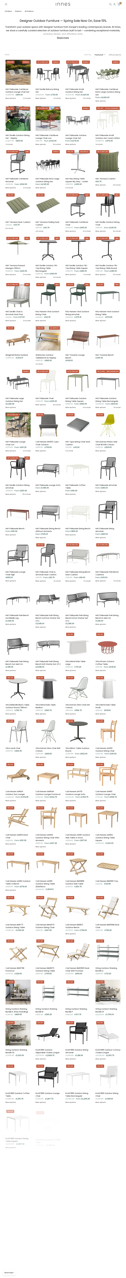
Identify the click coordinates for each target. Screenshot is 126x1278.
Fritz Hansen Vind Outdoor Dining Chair (47, 313)
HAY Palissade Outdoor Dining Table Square (76, 399)
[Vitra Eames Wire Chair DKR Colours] (48, 731)
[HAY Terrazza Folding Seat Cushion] (48, 205)
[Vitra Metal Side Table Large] (78, 644)
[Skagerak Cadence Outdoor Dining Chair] (108, 1250)
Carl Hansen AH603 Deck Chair (17, 836)
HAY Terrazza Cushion (105, 178)
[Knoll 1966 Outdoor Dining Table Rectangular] (78, 1076)
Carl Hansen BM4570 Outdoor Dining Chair (45, 926)
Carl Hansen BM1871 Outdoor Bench (74, 926)
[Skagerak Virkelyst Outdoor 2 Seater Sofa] (78, 1163)
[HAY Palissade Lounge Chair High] (18, 555)
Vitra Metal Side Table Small (105, 706)
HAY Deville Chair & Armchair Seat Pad (14, 313)
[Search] (110, 4)
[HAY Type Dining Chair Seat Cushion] (78, 424)
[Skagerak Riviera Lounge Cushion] (108, 1163)
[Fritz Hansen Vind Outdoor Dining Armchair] (78, 294)
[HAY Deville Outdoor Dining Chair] (108, 205)
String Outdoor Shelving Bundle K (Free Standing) (17, 1010)
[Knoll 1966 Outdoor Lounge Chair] (48, 1076)
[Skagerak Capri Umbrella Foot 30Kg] (78, 1206)
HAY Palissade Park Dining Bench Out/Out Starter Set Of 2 (48, 618)
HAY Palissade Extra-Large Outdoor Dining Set (47, 180)
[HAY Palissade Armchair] (108, 468)
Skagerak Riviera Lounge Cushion (106, 1181)
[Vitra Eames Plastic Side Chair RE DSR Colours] (108, 424)
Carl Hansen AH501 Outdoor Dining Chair (104, 749)
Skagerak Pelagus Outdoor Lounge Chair (48, 1225)
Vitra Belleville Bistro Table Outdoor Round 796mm (17, 706)
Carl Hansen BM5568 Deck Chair (107, 926)
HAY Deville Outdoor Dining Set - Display (18, 136)
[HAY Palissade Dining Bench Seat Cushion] (78, 555)
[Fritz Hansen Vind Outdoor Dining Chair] (48, 294)
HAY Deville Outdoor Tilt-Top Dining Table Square (76, 267)
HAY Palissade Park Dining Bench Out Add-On (17, 662)
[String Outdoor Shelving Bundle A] (108, 951)
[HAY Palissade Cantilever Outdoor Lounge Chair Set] (18, 72)
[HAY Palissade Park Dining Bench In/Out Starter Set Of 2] (78, 598)
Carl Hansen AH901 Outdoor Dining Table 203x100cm (45, 884)
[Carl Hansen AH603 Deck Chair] (18, 818)
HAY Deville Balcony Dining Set (47, 90)
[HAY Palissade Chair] (48, 381)
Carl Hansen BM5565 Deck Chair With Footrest (77, 969)
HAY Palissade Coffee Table (75, 486)
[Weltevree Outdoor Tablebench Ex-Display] (48, 338)
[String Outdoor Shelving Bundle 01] (108, 992)
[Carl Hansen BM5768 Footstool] (18, 951)
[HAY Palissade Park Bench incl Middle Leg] (18, 598)
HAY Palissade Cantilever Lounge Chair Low (47, 136)
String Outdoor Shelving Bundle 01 (106, 1010)
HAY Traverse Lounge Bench (75, 356)
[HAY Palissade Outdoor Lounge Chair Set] (78, 118)
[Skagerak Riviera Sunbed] (18, 338)
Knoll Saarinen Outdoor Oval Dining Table (105, 1138)
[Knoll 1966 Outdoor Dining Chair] (108, 1076)
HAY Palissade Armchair (106, 485)
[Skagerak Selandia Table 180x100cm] (48, 1250)
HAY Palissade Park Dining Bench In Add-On (106, 616)
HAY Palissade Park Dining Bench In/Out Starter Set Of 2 (76, 618)
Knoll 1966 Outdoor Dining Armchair (76, 1051)
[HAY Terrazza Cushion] (108, 161)
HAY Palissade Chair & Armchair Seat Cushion (46, 573)
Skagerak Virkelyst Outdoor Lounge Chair (107, 1225)
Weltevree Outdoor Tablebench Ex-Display (46, 356)
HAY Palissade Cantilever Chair (76, 223)
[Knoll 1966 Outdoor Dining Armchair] (78, 1032)
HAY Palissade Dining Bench (77, 528)
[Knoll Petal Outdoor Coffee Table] (48, 1119)
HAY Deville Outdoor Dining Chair (107, 223)
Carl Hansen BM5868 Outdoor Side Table (74, 882)
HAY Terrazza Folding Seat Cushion (47, 223)
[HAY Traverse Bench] (108, 338)
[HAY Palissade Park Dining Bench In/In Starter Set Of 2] (48, 644)
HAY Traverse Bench (104, 355)
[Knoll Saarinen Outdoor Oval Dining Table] (108, 1119)
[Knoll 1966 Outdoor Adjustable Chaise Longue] (48, 1032)
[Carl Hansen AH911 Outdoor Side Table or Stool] (78, 818)
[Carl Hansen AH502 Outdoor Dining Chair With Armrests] (48, 818)
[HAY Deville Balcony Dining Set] (48, 72)
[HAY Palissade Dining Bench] (78, 511)
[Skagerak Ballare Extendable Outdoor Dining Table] (48, 1163)
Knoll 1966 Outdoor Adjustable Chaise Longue (47, 1051)
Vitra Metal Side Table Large (75, 662)
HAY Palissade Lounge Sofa (48, 485)
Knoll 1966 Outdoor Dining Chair (106, 1094)
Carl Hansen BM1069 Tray (106, 881)
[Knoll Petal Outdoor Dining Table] (78, 1119)
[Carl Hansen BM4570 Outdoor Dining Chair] (48, 907)
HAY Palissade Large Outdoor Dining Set (15, 399)
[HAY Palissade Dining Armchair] (108, 511)
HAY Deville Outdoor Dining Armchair (18, 486)
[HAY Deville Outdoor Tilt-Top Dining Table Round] (108, 248)
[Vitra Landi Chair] (18, 731)
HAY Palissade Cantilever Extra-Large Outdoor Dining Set (107, 92)
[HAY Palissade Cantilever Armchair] (18, 161)
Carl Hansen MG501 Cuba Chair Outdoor (47, 443)
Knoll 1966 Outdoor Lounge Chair (48, 1094)
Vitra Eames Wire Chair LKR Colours (77, 706)
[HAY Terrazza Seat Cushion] (18, 205)
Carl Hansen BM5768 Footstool (15, 969)
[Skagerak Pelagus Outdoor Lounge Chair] (48, 1206)
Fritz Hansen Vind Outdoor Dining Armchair (77, 313)
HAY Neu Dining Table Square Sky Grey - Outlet (76, 180)
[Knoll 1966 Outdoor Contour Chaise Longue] (108, 1032)
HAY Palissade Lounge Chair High (15, 573)
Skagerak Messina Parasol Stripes (77, 1268)
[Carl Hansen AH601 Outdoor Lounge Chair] (108, 774)
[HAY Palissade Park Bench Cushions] (108, 555)
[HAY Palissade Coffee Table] (78, 468)
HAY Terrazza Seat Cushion (18, 222)
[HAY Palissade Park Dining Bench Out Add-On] (18, 644)
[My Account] (114, 4)
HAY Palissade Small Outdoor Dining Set (74, 90)
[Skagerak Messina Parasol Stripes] (78, 1250)
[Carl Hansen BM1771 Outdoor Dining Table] (18, 907)
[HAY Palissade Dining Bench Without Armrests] (48, 511)
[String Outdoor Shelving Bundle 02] (18, 1032)
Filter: (7, 54)
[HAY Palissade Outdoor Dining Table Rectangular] (108, 381)
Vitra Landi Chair (13, 748)
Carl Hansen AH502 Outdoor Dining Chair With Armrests (47, 838)
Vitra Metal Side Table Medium (46, 706)
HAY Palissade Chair (45, 398)
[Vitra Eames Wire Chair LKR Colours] (78, 687)
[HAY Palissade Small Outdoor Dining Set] (78, 72)
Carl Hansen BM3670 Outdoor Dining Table (45, 969)
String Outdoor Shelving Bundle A (106, 969)
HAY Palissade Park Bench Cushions (107, 573)
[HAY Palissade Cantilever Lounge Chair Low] (48, 118)
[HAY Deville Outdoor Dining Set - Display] (18, 118)
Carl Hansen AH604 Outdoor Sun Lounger (15, 793)
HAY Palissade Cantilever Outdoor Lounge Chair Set (17, 90)
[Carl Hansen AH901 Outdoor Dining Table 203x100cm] (48, 864)
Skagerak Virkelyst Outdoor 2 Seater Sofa (77, 1181)
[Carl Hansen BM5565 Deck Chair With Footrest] (78, 951)
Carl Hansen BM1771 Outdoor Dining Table (15, 926)
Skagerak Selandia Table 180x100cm (47, 1268)
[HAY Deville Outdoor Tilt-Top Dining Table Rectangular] (48, 248)
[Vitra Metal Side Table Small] (108, 687)
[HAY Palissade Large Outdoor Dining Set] (18, 381)
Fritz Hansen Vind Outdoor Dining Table (107, 313)
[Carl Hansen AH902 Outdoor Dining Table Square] (108, 818)
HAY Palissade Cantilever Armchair (17, 180)
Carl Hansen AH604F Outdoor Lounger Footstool (48, 793)
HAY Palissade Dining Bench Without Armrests (48, 530)
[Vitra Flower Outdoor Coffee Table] (108, 644)
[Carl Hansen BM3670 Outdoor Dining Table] (48, 951)
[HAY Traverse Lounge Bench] (78, 338)
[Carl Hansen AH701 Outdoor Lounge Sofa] (78, 774)
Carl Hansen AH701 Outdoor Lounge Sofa (75, 793)
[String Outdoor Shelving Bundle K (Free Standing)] (18, 992)
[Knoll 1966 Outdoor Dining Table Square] (18, 1119)
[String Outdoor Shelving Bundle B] (48, 992)
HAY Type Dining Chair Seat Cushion (77, 443)
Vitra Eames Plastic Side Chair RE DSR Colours (106, 443)
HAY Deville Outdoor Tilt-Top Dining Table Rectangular (47, 268)
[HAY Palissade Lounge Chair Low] (18, 424)
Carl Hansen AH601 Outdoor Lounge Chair (105, 793)
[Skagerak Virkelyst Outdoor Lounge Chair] (108, 1206)
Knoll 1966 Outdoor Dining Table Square (17, 1138)
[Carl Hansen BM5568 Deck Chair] (108, 907)
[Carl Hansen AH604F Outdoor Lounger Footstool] (48, 774)
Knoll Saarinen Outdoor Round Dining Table (16, 1181)
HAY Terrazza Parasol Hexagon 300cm (15, 267)
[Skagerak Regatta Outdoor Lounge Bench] (18, 1206)
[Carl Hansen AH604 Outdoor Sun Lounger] (18, 774)
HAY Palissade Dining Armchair (104, 530)
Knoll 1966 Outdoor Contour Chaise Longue (107, 1051)
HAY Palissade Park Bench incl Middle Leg (17, 616)
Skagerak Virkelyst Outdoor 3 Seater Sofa (18, 1268)
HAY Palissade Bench (15, 528)
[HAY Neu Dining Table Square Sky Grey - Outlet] (78, 161)
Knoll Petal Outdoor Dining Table (77, 1138)
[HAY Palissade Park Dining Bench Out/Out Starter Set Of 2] (48, 598)
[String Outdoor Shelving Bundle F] (78, 992)
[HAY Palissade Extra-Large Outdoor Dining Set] (48, 161)
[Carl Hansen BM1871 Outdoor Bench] (78, 907)
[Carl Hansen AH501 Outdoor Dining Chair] (108, 731)
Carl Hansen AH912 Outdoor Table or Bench (18, 882)
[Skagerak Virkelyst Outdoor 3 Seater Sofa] (18, 1250)
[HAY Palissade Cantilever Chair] (78, 205)
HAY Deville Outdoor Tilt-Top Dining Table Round (106, 267)
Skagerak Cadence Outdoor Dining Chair (104, 1268)
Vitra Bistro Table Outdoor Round (77, 749)
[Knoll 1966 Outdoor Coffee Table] (18, 1076)
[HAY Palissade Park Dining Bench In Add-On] (108, 598)
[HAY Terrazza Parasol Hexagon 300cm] (18, 248)
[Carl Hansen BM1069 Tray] (108, 864)
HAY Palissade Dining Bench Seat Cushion (77, 573)
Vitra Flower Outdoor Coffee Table (104, 662)
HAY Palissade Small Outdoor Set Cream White (107, 136)
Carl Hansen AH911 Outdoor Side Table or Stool (77, 836)
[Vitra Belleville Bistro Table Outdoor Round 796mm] (18, 687)
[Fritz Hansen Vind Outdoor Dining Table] (108, 294)
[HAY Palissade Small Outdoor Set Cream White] (108, 118)
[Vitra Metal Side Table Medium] (48, 687)
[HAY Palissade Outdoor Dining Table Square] (78, 381)
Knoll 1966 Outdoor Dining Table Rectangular (76, 1094)
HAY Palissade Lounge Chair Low (15, 443)
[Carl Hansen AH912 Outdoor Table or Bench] (18, 864)
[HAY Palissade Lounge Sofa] (48, 468)
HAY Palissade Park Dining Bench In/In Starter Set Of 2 (48, 662)
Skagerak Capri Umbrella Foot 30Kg (76, 1225)
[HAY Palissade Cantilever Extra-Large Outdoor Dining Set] (108, 72)
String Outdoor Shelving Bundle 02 (16, 1051)
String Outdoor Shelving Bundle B (46, 1010)
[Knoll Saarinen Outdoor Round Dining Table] (18, 1163)
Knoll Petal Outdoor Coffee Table (48, 1138)
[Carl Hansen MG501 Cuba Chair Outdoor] (48, 424)
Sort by (87, 54)
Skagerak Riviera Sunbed (17, 355)
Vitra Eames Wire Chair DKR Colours (48, 749)
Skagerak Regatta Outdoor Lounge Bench (18, 1225)
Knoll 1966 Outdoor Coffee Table (18, 1094)
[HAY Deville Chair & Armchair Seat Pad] (18, 294)
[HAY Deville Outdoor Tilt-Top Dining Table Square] (78, 248)
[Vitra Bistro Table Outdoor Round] (78, 731)
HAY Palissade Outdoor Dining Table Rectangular (106, 399)
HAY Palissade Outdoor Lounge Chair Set (76, 136)
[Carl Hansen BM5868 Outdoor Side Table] (78, 864)
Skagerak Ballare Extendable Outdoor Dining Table (48, 1183)
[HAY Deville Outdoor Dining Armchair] (18, 468)
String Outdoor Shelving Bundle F (76, 1010)
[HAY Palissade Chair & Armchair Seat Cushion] (48, 555)
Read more (63, 38)
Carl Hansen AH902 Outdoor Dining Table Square (105, 838)
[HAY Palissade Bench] (18, 511)
